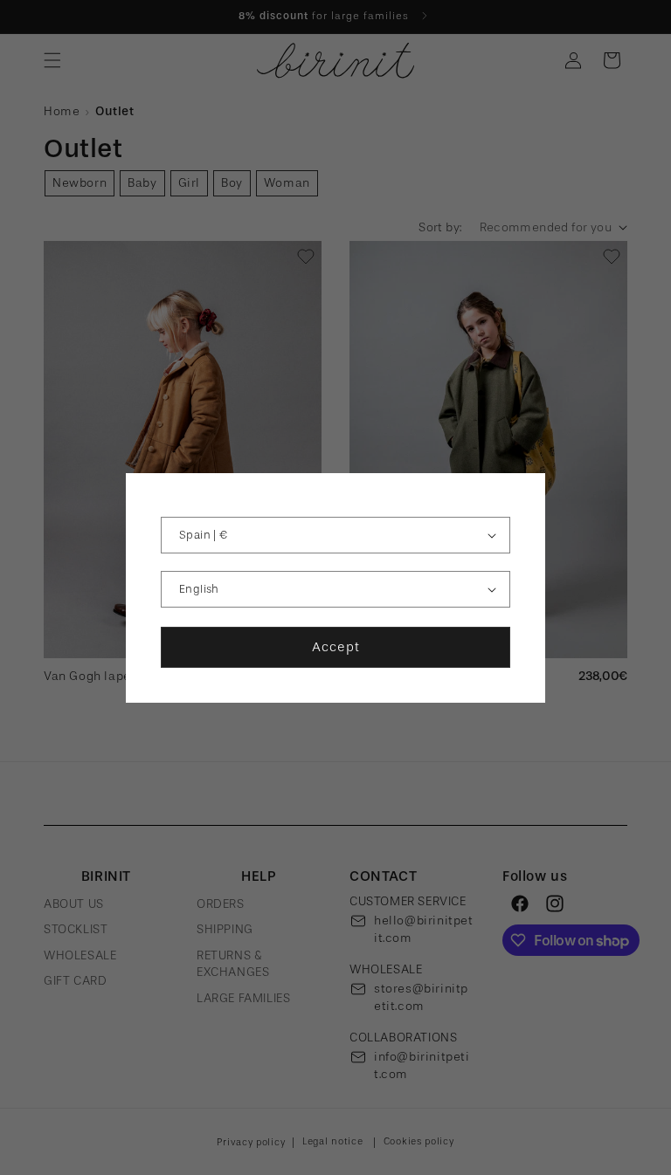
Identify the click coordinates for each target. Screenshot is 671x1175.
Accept (336, 647)
